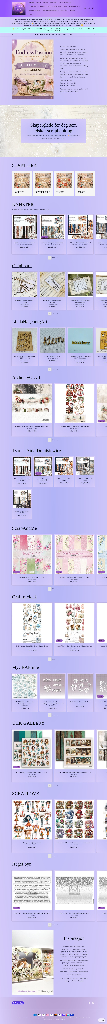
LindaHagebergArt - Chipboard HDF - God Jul (24, 357)
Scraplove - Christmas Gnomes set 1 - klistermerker (74, 843)
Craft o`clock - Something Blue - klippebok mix (32, 646)
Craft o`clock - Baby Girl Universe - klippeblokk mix (74, 646)
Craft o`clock (24, 596)
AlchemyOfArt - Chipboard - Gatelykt (52, 301)
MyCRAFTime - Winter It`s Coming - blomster (24, 703)
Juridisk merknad (60, 1019)
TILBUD (60, 192)
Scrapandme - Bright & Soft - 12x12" (32, 577)
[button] (33, 6)
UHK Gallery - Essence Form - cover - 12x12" (32, 772)
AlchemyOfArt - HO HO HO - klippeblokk (74, 426)
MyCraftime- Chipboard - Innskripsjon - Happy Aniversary (53, 703)
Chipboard (22, 265)
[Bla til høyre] (57, 258)
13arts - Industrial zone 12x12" (24, 243)
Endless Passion (25, 1018)
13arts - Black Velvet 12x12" (22, 512)
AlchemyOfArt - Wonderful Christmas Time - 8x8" (32, 426)
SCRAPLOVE (25, 793)
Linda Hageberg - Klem (52, 356)
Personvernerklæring (62, 1017)
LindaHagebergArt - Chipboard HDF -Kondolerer (80, 357)
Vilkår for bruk (73, 1017)
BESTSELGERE (42, 192)
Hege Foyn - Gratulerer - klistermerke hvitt (74, 913)
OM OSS (81, 192)
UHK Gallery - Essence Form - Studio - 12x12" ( (74, 772)
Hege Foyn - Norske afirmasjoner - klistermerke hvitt (32, 913)
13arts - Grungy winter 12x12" (85, 479)
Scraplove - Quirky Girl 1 (32, 843)
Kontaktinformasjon (49, 1019)
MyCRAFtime (25, 667)
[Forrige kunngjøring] (12, 34)
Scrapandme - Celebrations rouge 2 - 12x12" (74, 577)
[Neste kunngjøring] (94, 34)
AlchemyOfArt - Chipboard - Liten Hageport (80, 301)
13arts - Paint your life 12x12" (80, 243)
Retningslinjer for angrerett (48, 1017)
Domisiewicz (49, 450)
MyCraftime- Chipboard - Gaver (80, 702)
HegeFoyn (21, 864)
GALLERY (34, 723)
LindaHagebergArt (29, 321)
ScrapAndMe (24, 528)
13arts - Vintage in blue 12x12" (52, 243)
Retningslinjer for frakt (84, 1017)
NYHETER (19, 192)
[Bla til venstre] (49, 258)
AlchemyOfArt (26, 377)
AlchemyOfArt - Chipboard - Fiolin (24, 301)
